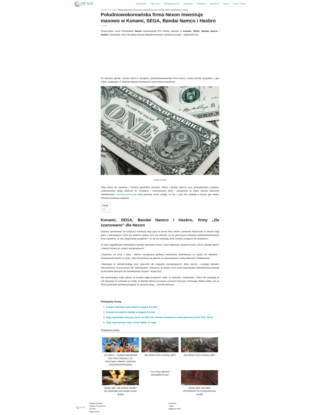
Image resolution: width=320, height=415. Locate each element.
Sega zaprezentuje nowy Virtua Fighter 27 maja (131, 322)
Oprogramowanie (171, 4)
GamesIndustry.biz (125, 194)
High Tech (155, 4)
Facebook (172, 403)
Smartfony (201, 4)
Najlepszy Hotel (174, 409)
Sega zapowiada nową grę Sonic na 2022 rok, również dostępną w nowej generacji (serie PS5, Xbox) (159, 317)
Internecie (214, 4)
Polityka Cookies (96, 403)
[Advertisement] (160, 56)
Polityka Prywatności (98, 406)
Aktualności (141, 4)
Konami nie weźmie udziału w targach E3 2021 (130, 312)
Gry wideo (188, 4)
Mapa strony (94, 412)
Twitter (171, 406)
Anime (226, 4)
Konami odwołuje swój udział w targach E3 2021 (131, 307)
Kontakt (93, 409)
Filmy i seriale (239, 4)
